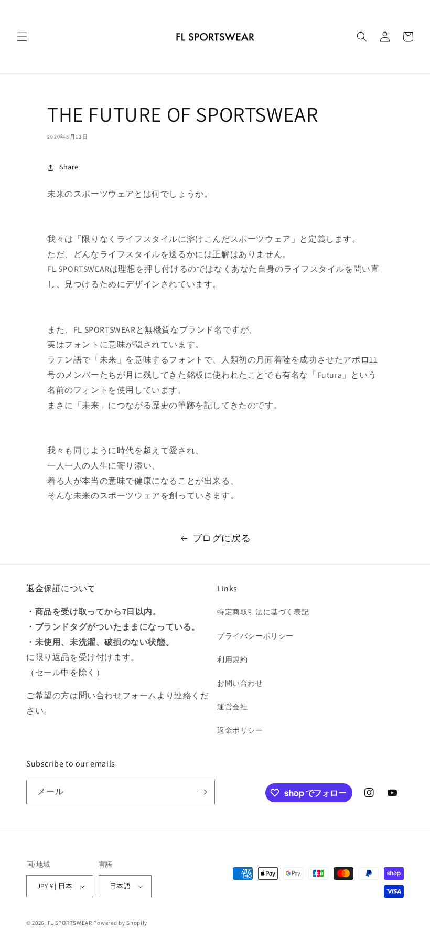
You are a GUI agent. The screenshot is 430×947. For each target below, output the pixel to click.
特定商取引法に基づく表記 (263, 611)
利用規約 (232, 659)
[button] (22, 36)
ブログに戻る (221, 538)
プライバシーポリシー (255, 636)
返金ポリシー (240, 730)
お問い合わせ (240, 683)
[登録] (202, 792)
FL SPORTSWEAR (70, 923)
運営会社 (232, 706)
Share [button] (69, 167)
